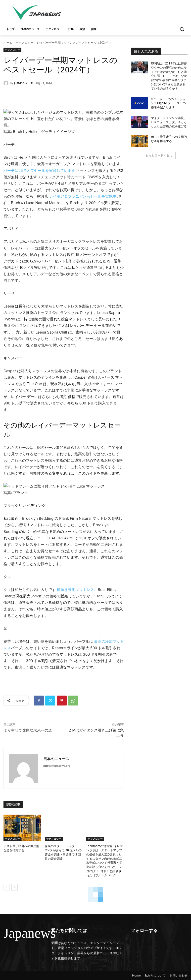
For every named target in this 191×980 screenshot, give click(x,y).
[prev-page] (6, 887)
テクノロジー (25, 42)
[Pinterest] (62, 700)
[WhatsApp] (73, 700)
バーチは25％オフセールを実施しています (39, 170)
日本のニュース (23, 83)
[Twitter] (50, 700)
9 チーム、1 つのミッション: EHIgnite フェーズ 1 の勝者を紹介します (168, 103)
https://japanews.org (56, 765)
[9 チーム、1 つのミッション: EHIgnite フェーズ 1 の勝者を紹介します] (139, 103)
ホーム (7, 42)
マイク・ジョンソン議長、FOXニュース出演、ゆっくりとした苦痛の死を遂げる (169, 122)
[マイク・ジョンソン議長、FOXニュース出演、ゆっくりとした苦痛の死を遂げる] (139, 122)
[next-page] (14, 887)
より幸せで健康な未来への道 (27, 730)
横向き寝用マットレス (75, 589)
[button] (182, 29)
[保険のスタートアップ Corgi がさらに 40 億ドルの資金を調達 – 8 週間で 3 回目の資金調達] (63, 828)
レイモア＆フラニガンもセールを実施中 (82, 196)
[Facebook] (39, 700)
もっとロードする (157, 155)
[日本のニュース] (6, 83)
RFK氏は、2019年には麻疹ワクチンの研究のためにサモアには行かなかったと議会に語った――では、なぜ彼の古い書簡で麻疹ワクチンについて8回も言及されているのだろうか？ (169, 76)
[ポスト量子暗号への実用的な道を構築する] (22, 828)
